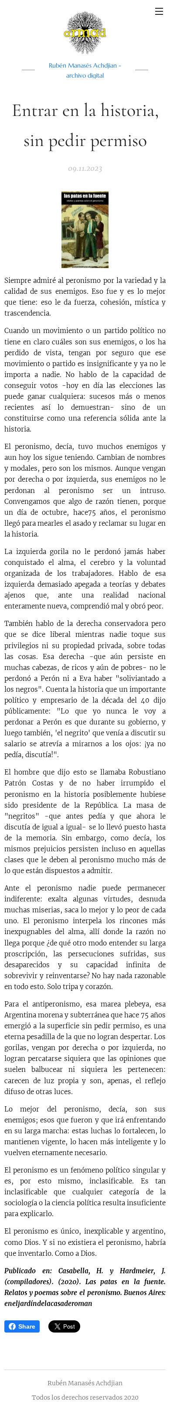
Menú (159, 11)
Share (26, 1326)
